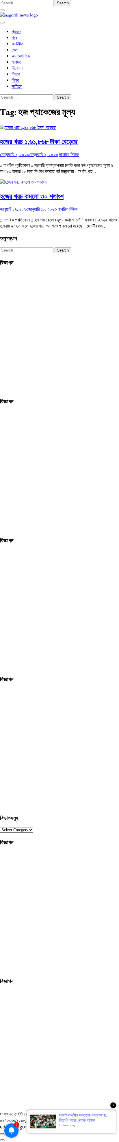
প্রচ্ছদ (16, 32)
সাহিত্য (17, 87)
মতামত (17, 62)
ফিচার (16, 74)
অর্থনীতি (17, 44)
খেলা (15, 50)
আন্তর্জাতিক (21, 56)
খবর (14, 38)
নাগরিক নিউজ (69, 155)
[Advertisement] (59, 330)
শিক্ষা (15, 80)
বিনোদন (17, 68)
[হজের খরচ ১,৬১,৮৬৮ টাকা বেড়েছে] (28, 128)
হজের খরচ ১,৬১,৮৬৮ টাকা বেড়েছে (39, 141)
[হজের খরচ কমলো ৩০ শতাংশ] (23, 182)
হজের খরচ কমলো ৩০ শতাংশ (32, 196)
